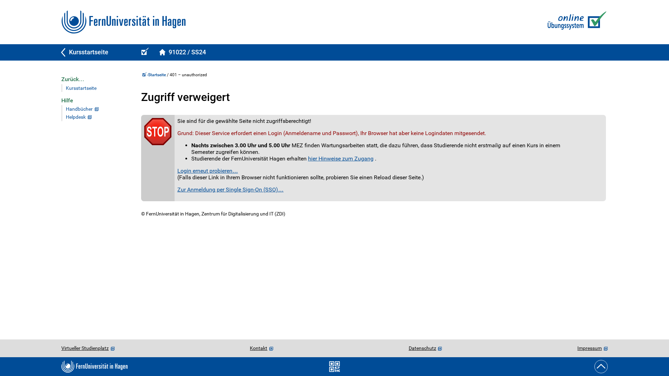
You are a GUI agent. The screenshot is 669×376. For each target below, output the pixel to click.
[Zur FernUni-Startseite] (123, 22)
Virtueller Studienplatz (85, 348)
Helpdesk (76, 117)
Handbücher (79, 109)
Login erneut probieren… (207, 170)
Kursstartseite (81, 88)
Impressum (589, 348)
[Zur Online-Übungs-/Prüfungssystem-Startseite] (575, 22)
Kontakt (258, 348)
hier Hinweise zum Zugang (341, 158)
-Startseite (157, 74)
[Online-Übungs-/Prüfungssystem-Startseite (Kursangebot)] (144, 52)
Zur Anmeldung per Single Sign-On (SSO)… (230, 189)
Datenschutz (422, 348)
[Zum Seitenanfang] (601, 366)
